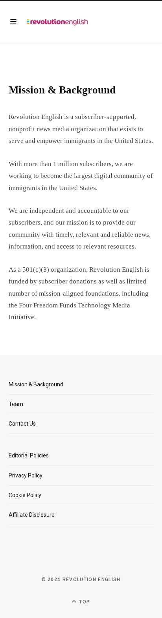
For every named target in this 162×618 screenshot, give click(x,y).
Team (16, 404)
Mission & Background (36, 384)
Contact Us (22, 424)
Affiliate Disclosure (32, 515)
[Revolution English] (57, 22)
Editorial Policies (29, 455)
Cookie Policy (25, 495)
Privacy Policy (25, 475)
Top (83, 602)
